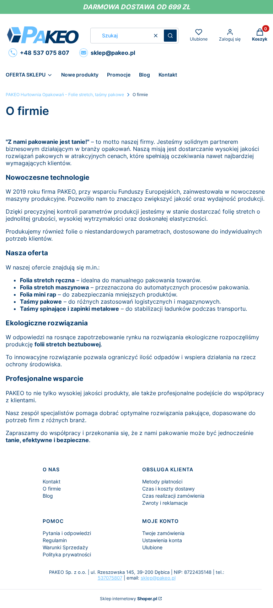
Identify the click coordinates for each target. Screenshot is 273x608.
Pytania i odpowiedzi (67, 533)
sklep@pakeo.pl (158, 578)
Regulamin (55, 540)
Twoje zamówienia (163, 533)
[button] (170, 36)
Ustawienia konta (162, 540)
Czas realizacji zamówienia (173, 496)
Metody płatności (162, 481)
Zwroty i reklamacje (165, 503)
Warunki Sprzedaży (65, 547)
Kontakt (51, 481)
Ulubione (152, 547)
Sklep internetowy (128, 598)
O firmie (52, 489)
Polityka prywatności (67, 554)
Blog (48, 496)
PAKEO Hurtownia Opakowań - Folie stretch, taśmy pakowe (65, 94)
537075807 (110, 578)
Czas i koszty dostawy (168, 489)
